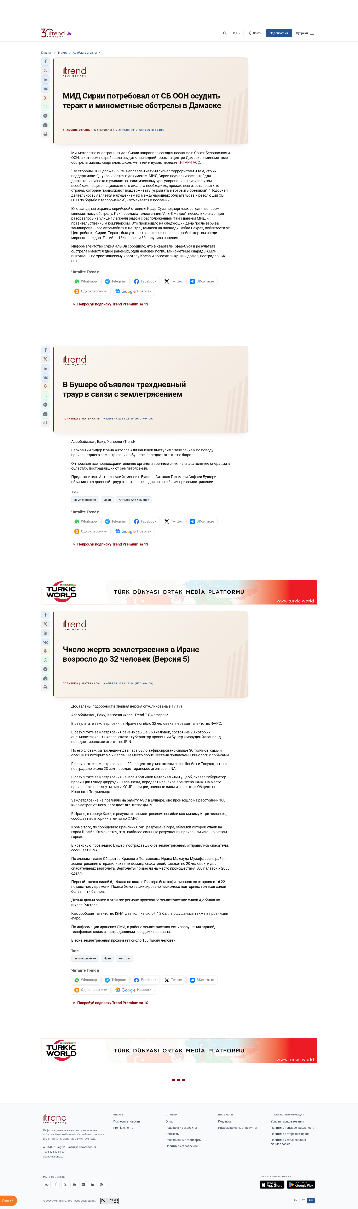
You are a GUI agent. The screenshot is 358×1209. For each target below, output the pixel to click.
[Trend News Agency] (54, 1118)
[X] (65, 1184)
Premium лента (123, 1127)
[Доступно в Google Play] (301, 1184)
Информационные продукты (237, 1127)
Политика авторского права (290, 1134)
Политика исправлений (182, 1146)
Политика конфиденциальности (292, 1127)
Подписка (225, 1121)
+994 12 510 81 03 (53, 1151)
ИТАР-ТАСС (190, 162)
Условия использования (287, 1121)
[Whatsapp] (47, 1184)
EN (295, 1200)
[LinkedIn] (92, 1184)
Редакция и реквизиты (181, 1127)
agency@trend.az (53, 1156)
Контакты (172, 1134)
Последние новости (126, 1121)
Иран (107, 499)
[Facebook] (56, 1184)
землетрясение (85, 499)
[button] (45, 61)
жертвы (124, 958)
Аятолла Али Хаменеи (134, 499)
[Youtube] (74, 1184)
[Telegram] (83, 1184)
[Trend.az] (56, 33)
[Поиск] (225, 33)
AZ (303, 1200)
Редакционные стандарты (183, 1140)
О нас (169, 1121)
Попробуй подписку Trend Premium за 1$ (112, 304)
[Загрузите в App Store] (272, 1184)
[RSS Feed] (101, 1184)
